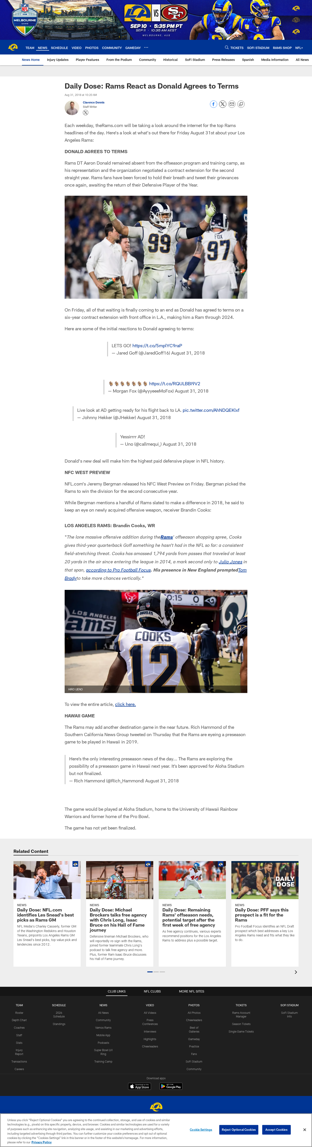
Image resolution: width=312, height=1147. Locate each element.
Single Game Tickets (241, 1031)
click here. (125, 704)
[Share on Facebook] (213, 106)
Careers (19, 1069)
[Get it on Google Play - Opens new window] (171, 1088)
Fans (194, 1053)
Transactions (19, 1061)
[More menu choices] (146, 47)
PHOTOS (194, 1005)
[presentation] (297, 972)
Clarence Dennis (93, 102)
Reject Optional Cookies (239, 1129)
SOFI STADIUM (289, 1005)
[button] (150, 971)
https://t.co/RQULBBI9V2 (174, 383)
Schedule (59, 1005)
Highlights (150, 1039)
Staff (19, 1035)
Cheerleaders (150, 1046)
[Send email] (231, 106)
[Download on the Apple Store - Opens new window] (139, 1087)
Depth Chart (19, 1020)
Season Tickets (241, 1023)
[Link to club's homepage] (12, 47)
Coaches (19, 1027)
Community (103, 1020)
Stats (19, 1042)
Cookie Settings (201, 1129)
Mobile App (103, 1035)
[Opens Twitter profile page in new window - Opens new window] (85, 112)
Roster (19, 1012)
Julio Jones (230, 562)
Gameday (194, 1039)
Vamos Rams (103, 1027)
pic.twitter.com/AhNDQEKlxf (211, 410)
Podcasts (103, 1042)
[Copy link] (241, 104)
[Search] (227, 47)
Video (150, 1005)
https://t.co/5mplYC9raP (157, 345)
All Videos (150, 1012)
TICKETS (241, 1005)
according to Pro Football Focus (118, 570)
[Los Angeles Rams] (156, 1107)
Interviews (150, 1031)
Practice (194, 1046)
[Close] (305, 1130)
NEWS (103, 1005)
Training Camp (103, 1061)
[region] (156, 1130)
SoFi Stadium (194, 1061)
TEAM (19, 1005)
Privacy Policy (42, 1142)
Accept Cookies (276, 1129)
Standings (59, 1023)
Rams (167, 537)
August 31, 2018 (188, 352)
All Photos (194, 1012)
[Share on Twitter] (222, 106)
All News (103, 1012)
